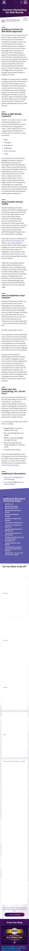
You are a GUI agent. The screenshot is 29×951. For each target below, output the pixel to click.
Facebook (25, 20)
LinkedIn (23, 20)
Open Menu (25, 2)
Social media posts (10, 151)
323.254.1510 (21, 2)
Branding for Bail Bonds (14, 523)
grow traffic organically (14, 247)
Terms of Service (22, 909)
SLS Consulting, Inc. (4, 2)
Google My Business (15, 254)
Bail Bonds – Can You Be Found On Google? (14, 554)
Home (3, 20)
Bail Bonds (9, 504)
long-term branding (10, 269)
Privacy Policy (11, 909)
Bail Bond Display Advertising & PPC (11, 507)
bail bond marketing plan (13, 241)
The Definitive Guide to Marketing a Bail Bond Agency (13, 548)
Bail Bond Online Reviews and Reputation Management (14, 539)
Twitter (27, 20)
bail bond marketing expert (10, 465)
